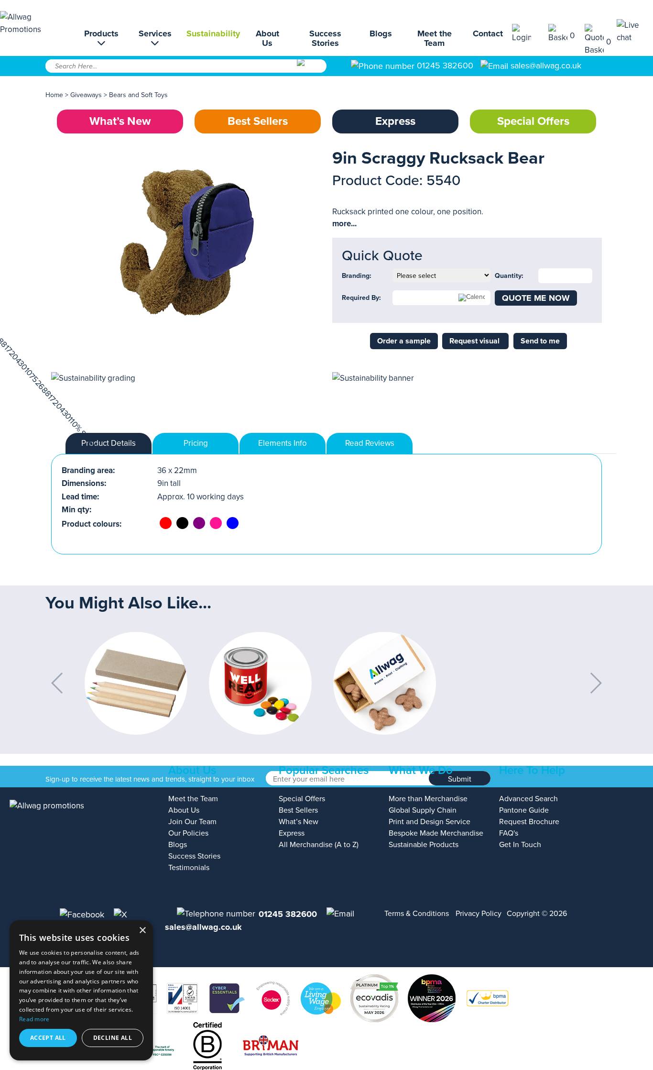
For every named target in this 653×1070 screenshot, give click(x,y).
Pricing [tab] (196, 443)
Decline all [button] (112, 1038)
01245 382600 (443, 65)
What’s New (120, 121)
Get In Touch (520, 844)
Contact (488, 33)
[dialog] (81, 990)
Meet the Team (434, 38)
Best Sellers (258, 121)
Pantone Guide (524, 810)
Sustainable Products (423, 844)
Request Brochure (529, 822)
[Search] (311, 69)
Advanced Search (528, 799)
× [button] (142, 930)
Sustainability (213, 33)
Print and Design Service (429, 822)
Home (54, 95)
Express (395, 121)
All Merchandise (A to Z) (319, 844)
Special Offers (533, 121)
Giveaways (86, 95)
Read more (34, 1019)
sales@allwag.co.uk (546, 65)
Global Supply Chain (423, 810)
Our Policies (188, 833)
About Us (267, 38)
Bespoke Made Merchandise (436, 833)
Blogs (381, 33)
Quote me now (536, 298)
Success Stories (325, 38)
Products (101, 34)
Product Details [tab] (108, 443)
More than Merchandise (428, 799)
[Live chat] (635, 31)
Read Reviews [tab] (369, 443)
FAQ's (508, 833)
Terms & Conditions (416, 913)
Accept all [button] (48, 1038)
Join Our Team (192, 822)
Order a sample (404, 341)
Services (155, 34)
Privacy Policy (478, 913)
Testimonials (188, 867)
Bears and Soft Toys (138, 95)
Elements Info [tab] (282, 443)
